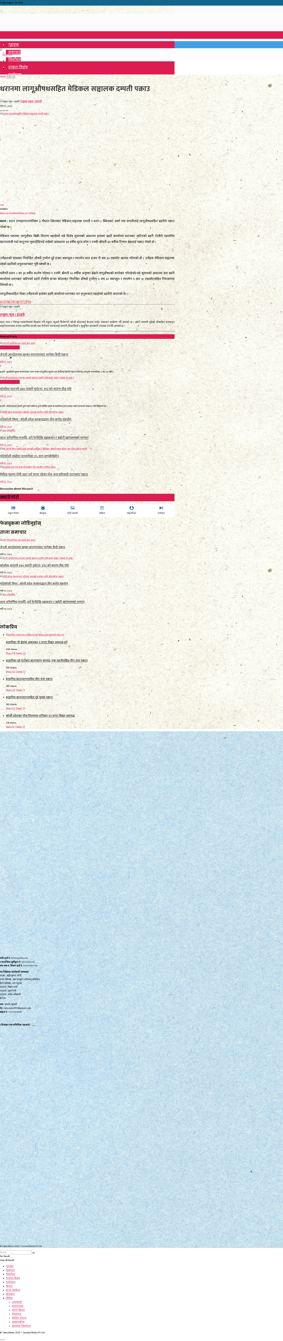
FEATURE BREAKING (10, 347)
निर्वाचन (14, 59)
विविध (9, 1298)
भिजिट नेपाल (19, 1318)
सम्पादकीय (18, 1322)
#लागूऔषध (24, 302)
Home (3, 76)
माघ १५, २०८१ (6, 106)
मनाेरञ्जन (17, 1306)
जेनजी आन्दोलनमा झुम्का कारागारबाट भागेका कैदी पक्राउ (34, 354)
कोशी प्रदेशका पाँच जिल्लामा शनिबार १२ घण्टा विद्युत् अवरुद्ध (40, 715)
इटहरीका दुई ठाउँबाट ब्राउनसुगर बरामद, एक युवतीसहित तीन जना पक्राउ (47, 660)
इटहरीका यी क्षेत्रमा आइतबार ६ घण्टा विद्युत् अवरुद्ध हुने (37, 642)
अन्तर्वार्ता (17, 1302)
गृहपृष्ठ (13, 44)
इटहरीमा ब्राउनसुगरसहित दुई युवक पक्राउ (29, 697)
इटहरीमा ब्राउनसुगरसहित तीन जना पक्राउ (29, 679)
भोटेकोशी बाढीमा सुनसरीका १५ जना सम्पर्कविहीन (29, 456)
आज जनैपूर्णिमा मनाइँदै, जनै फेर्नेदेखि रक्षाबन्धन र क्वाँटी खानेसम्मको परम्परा (44, 438)
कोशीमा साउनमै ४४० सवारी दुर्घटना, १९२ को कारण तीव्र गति (35, 389)
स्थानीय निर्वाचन (21, 1326)
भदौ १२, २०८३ (6, 362)
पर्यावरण (11, 1282)
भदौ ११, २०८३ (6, 482)
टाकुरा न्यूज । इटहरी (31, 101)
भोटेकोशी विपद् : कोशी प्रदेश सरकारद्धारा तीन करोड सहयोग (35, 419)
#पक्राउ (13, 302)
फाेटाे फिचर (18, 1310)
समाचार (14, 52)
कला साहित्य (13, 1290)
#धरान (4, 302)
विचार (9, 1286)
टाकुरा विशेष (18, 67)
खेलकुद (10, 1294)
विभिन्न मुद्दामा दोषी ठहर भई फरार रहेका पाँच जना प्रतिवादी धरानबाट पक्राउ (44, 474)
